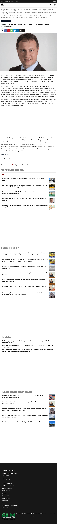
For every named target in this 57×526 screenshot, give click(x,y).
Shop (17, 1)
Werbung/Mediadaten (7, 488)
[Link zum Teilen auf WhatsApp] (11, 30)
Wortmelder (8, 20)
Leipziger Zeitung (4, 1)
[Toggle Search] (50, 5)
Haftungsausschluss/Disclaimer (10, 505)
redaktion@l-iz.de (22, 17)
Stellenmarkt (11, 1)
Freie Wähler (7, 154)
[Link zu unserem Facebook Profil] (3, 479)
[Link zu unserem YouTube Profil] (9, 479)
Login (54, 1)
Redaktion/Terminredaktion (9, 486)
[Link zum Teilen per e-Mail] (23, 30)
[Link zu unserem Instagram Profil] (6, 479)
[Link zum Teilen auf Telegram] (14, 30)
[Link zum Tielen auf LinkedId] (17, 30)
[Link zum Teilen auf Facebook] (5, 30)
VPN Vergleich (5, 496)
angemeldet (10, 165)
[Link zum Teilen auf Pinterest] (8, 30)
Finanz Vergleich (6, 498)
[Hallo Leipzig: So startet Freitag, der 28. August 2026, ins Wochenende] (51, 424)
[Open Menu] (54, 5)
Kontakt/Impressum (7, 483)
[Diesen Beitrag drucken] (20, 30)
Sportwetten (5, 500)
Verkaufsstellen (6, 490)
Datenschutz (5, 507)
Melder (2, 20)
